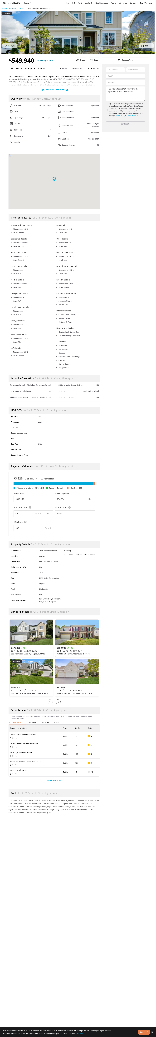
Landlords (89, 3)
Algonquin (17, 8)
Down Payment (62, 494)
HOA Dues (18, 522)
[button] (78, 32)
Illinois (26, 3)
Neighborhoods (101, 3)
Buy (67, 3)
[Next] (58, 701)
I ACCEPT (144, 1032)
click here (79, 1033)
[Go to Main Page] (11, 3)
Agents (114, 3)
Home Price (19, 494)
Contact (133, 3)
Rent (80, 3)
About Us (123, 3)
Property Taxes (21, 507)
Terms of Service (132, 116)
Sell (73, 3)
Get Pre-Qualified (44, 60)
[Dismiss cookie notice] (152, 1032)
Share (82, 60)
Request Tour (127, 60)
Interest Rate (61, 507)
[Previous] (50, 701)
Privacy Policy (120, 116)
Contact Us (125, 124)
